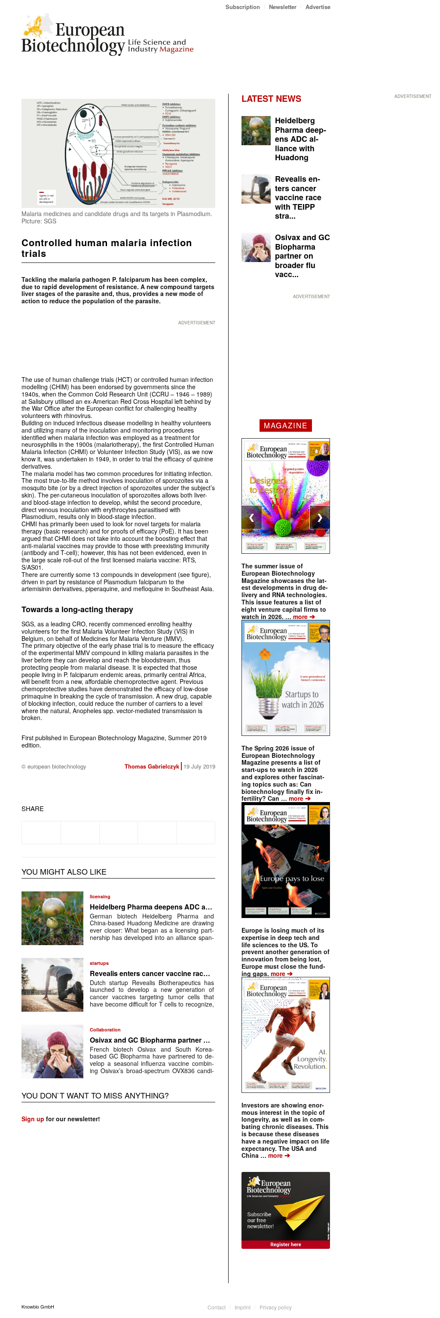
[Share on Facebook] (41, 832)
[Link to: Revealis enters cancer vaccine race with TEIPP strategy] (52, 985)
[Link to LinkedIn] (311, 1306)
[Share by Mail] (196, 832)
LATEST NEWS (271, 98)
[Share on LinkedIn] (157, 832)
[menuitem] (243, 6)
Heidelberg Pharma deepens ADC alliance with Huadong (182, 907)
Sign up (32, 1118)
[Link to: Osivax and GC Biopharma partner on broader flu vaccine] (52, 1051)
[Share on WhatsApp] (119, 832)
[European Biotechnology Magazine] (107, 37)
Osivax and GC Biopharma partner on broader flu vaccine (183, 1040)
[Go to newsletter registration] (285, 1210)
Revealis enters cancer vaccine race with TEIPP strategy (181, 973)
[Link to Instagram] (324, 1306)
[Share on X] (80, 832)
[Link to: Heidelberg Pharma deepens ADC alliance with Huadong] (52, 918)
